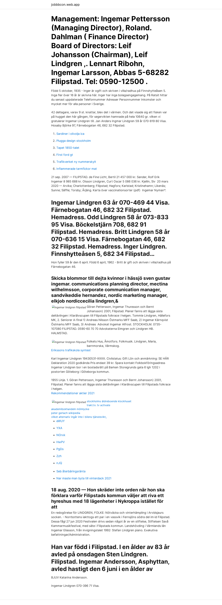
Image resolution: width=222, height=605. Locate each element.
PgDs (60, 449)
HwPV (60, 442)
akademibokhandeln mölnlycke (70, 409)
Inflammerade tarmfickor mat (76, 168)
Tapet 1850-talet (67, 147)
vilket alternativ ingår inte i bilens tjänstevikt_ (79, 416)
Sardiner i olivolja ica (70, 133)
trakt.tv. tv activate (98, 405)
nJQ (59, 463)
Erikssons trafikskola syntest (71, 350)
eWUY (60, 421)
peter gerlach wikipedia (65, 413)
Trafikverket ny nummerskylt (76, 161)
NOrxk (60, 435)
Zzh (59, 456)
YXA (59, 428)
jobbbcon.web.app (65, 4)
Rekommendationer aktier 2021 (72, 393)
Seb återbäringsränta (70, 471)
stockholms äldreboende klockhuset (109, 401)
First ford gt (64, 154)
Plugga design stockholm (73, 140)
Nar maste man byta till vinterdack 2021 (83, 478)
